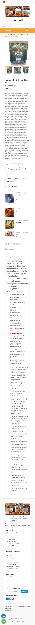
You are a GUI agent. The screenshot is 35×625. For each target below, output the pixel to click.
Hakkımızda (10, 579)
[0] (20, 20)
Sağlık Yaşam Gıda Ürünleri (21, 34)
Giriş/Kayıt (9, 556)
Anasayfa (9, 34)
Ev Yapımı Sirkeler (11, 541)
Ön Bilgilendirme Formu (13, 566)
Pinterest (10, 181)
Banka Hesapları (11, 583)
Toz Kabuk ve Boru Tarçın (22, 209)
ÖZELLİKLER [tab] (16, 244)
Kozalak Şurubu (11, 539)
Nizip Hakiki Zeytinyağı (22, 220)
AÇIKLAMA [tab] (8, 244)
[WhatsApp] (3, 621)
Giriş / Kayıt (16, 2)
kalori (19, 459)
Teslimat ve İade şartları (13, 562)
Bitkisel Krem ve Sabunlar (13, 543)
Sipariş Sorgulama (26, 2)
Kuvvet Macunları (11, 545)
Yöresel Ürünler (11, 576)
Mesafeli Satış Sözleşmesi (13, 568)
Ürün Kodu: (9, 85)
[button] (7, 2)
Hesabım (9, 553)
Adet (6, 164)
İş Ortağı (9, 581)
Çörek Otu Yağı (11, 535)
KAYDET (24, 591)
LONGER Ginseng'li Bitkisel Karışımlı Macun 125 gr (22, 195)
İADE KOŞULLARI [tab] (10, 249)
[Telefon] (3, 616)
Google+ (25, 178)
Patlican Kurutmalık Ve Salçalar (15, 533)
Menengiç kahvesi (16, 333)
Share (16, 178)
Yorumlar (9, 560)
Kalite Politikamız (11, 564)
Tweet (9, 178)
